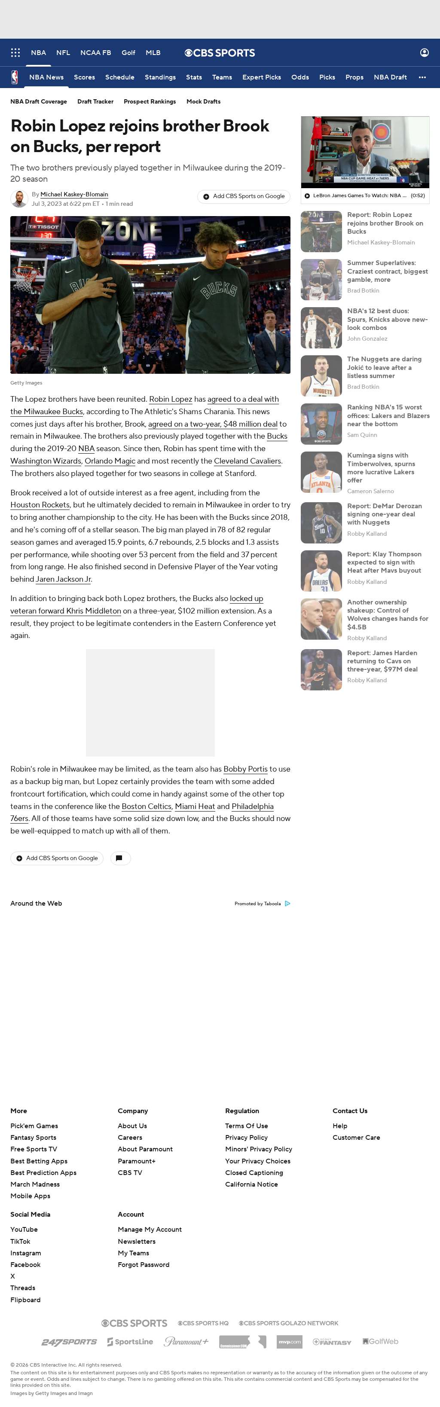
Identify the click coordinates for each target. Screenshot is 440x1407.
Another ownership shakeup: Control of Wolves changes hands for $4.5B (387, 615)
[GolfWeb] (381, 1341)
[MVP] (289, 1338)
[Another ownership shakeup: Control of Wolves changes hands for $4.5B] (321, 619)
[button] (15, 53)
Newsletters (137, 1241)
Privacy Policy (246, 1137)
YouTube (24, 1229)
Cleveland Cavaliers (247, 461)
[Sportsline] (130, 1340)
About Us (132, 1126)
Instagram (25, 1253)
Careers (130, 1137)
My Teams (133, 1253)
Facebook (25, 1265)
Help (340, 1126)
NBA (86, 449)
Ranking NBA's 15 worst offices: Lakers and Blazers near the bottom (388, 415)
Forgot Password (144, 1265)
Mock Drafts (203, 102)
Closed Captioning (254, 1164)
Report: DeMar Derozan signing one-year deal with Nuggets (384, 514)
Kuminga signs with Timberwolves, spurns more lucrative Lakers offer (381, 468)
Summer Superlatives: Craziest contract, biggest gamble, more (387, 271)
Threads (22, 1288)
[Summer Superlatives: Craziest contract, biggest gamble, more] (321, 279)
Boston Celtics (146, 807)
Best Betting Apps (38, 1161)
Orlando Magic (110, 461)
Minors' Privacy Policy (258, 1149)
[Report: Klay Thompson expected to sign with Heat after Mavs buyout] (321, 571)
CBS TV (130, 1173)
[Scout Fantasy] (332, 1341)
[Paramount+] (186, 1340)
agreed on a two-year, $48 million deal (213, 424)
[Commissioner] (242, 1338)
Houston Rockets (40, 505)
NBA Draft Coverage (38, 102)
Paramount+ (137, 1161)
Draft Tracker (95, 102)
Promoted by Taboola (258, 904)
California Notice (251, 1176)
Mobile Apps (30, 1196)
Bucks (277, 436)
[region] (365, 152)
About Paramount (145, 1149)
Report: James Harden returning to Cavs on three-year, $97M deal (382, 661)
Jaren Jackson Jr (63, 579)
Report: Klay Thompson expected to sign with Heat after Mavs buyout (384, 562)
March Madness (35, 1184)
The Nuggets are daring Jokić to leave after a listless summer (384, 367)
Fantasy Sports (33, 1137)
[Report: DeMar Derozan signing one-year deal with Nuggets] (321, 522)
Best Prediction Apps (43, 1173)
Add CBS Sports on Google (249, 196)
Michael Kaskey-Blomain (74, 194)
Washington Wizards (45, 461)
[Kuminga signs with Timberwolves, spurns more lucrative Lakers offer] (321, 472)
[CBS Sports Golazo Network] (289, 1322)
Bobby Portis (245, 769)
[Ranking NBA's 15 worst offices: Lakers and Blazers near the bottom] (321, 424)
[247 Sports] (69, 1340)
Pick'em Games (34, 1126)
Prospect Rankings (150, 102)
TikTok (20, 1241)
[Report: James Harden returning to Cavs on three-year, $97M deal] (321, 669)
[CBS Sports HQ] (203, 1322)
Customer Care (356, 1137)
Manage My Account (150, 1229)
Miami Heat (195, 807)
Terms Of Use (246, 1126)
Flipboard (25, 1300)
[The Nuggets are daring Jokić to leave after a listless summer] (321, 376)
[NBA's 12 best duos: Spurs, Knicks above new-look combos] (321, 327)
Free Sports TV (33, 1149)
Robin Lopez (170, 399)
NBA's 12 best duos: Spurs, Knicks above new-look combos (387, 319)
